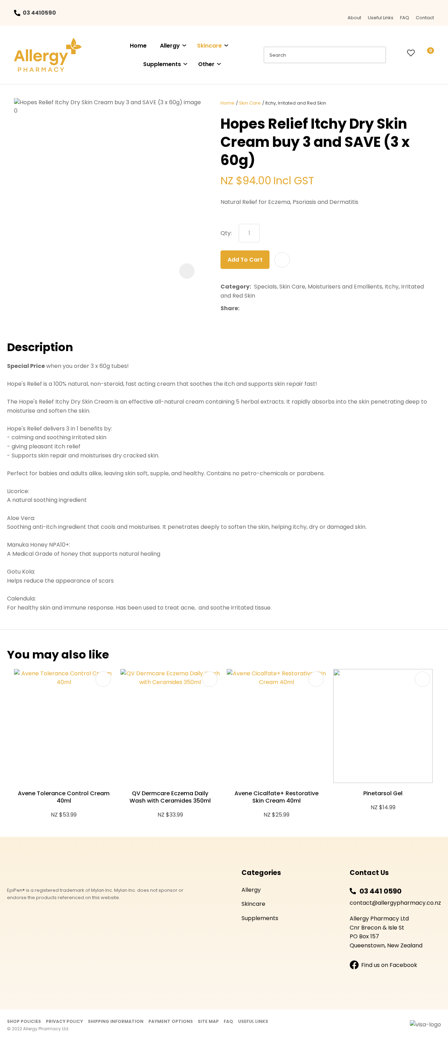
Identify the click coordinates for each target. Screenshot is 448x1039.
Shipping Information (116, 1021)
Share (229, 308)
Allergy (170, 46)
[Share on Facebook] (244, 308)
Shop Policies (24, 1021)
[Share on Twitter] (253, 308)
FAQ (404, 17)
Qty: (226, 233)
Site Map (208, 1021)
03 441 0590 (380, 891)
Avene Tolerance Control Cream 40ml (64, 797)
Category (235, 287)
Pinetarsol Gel (382, 793)
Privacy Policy (64, 1021)
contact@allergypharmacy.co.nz (395, 903)
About (354, 17)
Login (396, 53)
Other (206, 64)
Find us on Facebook (389, 965)
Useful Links (380, 17)
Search (377, 55)
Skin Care (250, 103)
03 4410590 (39, 13)
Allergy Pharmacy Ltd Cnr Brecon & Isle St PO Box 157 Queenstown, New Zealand (386, 932)
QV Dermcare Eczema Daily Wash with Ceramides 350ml (170, 797)
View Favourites (411, 53)
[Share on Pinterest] (275, 308)
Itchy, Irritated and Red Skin (295, 103)
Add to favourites (103, 679)
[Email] (264, 309)
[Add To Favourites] (282, 260)
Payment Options (170, 1021)
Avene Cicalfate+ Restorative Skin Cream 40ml (276, 797)
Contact (425, 17)
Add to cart (244, 260)
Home (138, 46)
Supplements (162, 64)
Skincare (209, 46)
